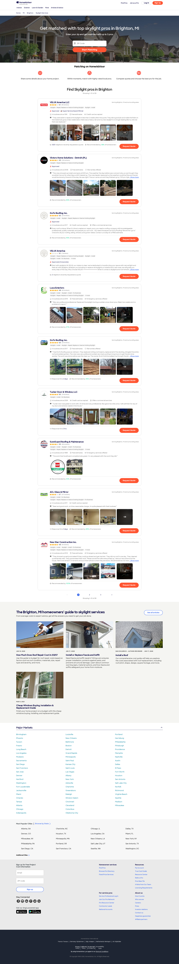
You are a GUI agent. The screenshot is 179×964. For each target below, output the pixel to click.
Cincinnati (70, 802)
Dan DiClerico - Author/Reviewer (129, 651)
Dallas (117, 764)
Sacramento (21, 761)
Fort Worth (119, 772)
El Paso (118, 768)
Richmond (119, 790)
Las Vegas (70, 772)
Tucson (19, 742)
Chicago (19, 809)
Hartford (19, 779)
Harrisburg (119, 738)
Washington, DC (132, 849)
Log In (146, 3)
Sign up (30, 889)
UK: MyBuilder (116, 941)
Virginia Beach (121, 794)
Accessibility (100, 947)
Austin (117, 761)
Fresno (19, 746)
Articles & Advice (57, 8)
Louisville (69, 734)
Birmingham (21, 734)
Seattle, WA (96, 849)
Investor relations (141, 909)
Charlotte (70, 787)
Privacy (77, 947)
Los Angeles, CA (97, 834)
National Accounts (105, 909)
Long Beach (21, 749)
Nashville (119, 757)
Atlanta (19, 805)
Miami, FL (129, 834)
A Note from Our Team (143, 884)
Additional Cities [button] (22, 855)
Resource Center (141, 874)
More (47, 8)
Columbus (70, 809)
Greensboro (71, 790)
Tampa (19, 802)
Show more (135, 177)
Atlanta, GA (26, 829)
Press (137, 906)
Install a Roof (122, 655)
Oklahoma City (72, 813)
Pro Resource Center (106, 903)
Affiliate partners (141, 919)
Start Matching (89, 49)
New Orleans (71, 738)
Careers (138, 903)
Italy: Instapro (90, 941)
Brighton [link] (30, 13)
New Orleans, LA (98, 839)
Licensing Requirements (143, 888)
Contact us (139, 913)
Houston (118, 775)
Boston (69, 746)
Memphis (119, 753)
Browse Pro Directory (106, 871)
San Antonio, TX (132, 844)
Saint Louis (70, 768)
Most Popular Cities (24, 824)
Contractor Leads (105, 906)
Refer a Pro (139, 878)
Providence (120, 749)
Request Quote (129, 146)
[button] (58, 133)
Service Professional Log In (108, 896)
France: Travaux (63, 941)
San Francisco (22, 768)
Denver (19, 775)
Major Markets (24, 727)
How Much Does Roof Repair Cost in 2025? (37, 655)
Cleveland (70, 805)
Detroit (69, 749)
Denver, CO (26, 834)
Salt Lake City (121, 783)
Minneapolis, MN (63, 839)
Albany (68, 775)
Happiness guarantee (143, 916)
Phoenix (19, 738)
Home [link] (18, 13)
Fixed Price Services (106, 874)
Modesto (20, 757)
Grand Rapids (71, 753)
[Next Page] (112, 595)
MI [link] (24, 13)
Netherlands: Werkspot (103, 941)
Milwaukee (119, 805)
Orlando (19, 798)
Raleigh (69, 794)
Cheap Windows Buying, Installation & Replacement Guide (35, 706)
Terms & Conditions (102, 951)
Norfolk (118, 787)
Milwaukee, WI (27, 839)
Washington (21, 783)
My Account (139, 868)
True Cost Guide (141, 871)
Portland (118, 734)
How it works (139, 896)
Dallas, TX (130, 829)
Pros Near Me (140, 881)
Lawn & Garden (37, 8)
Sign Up (158, 3)
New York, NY (131, 839)
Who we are (139, 899)
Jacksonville (21, 790)
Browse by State (42, 824)
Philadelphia (120, 742)
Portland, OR (61, 844)
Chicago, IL (95, 829)
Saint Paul (70, 761)
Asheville (69, 783)
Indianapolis (21, 813)
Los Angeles (21, 753)
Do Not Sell (91, 947)
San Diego (20, 764)
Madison (118, 802)
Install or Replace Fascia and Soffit (83, 655)
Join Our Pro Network (106, 899)
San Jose (20, 772)
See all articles (153, 612)
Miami (18, 794)
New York (70, 779)
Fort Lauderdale (23, 787)
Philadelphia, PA (28, 844)
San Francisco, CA (63, 849)
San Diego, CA (27, 849)
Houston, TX (61, 834)
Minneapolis (71, 757)
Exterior (27, 8)
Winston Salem (72, 798)
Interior (19, 8)
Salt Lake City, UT (98, 844)
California (84, 947)
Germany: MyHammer (77, 941)
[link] (89, 105)
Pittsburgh (119, 746)
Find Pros (102, 868)
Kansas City (70, 764)
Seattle (118, 798)
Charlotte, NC (62, 829)
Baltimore (70, 742)
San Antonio (120, 779)
